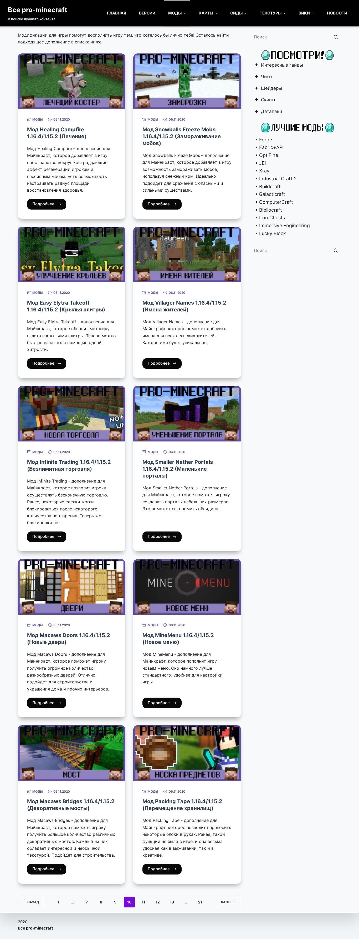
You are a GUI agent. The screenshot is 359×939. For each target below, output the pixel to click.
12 (158, 902)
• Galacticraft (269, 194)
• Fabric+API (269, 147)
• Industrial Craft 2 (275, 178)
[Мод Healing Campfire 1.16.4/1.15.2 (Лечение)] (71, 81)
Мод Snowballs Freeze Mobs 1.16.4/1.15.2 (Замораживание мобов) (181, 136)
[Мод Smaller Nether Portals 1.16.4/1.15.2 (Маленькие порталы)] (187, 413)
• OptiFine (266, 155)
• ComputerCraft (273, 202)
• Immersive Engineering (282, 225)
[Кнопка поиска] (336, 37)
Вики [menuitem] (304, 13)
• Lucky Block (270, 233)
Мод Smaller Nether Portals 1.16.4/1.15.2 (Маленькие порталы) (177, 469)
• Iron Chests (269, 217)
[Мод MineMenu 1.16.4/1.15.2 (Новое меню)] (187, 587)
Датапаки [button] (271, 112)
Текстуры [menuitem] (270, 13)
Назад (33, 902)
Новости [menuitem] (337, 13)
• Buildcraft (267, 186)
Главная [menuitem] (116, 13)
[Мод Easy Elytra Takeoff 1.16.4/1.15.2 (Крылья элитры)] (71, 254)
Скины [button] (268, 100)
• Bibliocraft (268, 210)
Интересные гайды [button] (282, 65)
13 (172, 902)
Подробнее (43, 203)
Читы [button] (266, 77)
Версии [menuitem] (147, 13)
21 (200, 902)
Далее (226, 902)
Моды (37, 119)
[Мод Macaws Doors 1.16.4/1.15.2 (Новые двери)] (71, 587)
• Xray (261, 170)
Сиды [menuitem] (236, 13)
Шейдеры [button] (271, 88)
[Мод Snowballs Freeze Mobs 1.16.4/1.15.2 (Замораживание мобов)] (187, 81)
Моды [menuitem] (175, 13)
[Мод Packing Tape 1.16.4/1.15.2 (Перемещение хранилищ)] (187, 753)
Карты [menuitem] (206, 13)
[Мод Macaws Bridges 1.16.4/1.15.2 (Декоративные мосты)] (71, 753)
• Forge (263, 139)
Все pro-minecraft (37, 10)
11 (143, 902)
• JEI (260, 163)
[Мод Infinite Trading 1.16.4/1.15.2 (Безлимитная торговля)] (71, 413)
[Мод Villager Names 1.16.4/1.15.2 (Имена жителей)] (187, 254)
